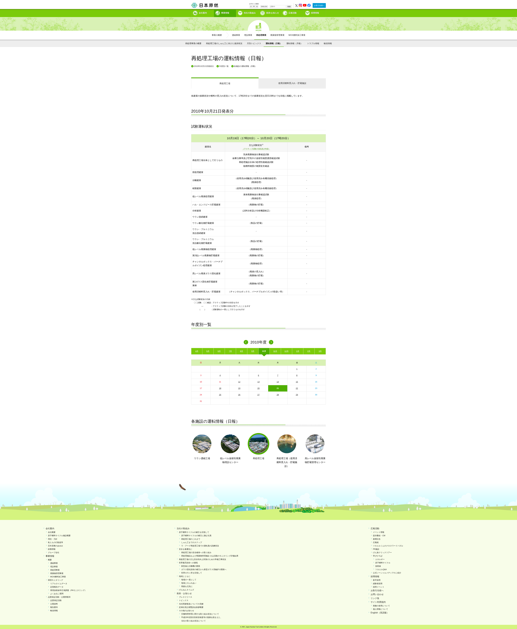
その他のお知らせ (186, 610)
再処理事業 (261, 35)
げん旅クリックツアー (382, 552)
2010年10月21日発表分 (204, 66)
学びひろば (377, 556)
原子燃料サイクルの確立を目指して (194, 532)
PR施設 (376, 549)
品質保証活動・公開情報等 (59, 597)
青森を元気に (187, 586)
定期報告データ (56, 587)
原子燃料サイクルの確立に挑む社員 (196, 535)
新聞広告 (376, 539)
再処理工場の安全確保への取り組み (196, 552)
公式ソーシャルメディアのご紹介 (387, 573)
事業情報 (225, 13)
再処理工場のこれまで (190, 539)
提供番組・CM (379, 535)
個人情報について (380, 609)
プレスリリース (185, 597)
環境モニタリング (55, 580)
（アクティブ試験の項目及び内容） (256, 149)
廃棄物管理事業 (277, 35)
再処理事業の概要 (193, 43)
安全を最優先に (185, 549)
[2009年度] (246, 342)
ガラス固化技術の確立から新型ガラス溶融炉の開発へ (203, 569)
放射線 (378, 566)
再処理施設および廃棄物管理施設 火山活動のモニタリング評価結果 (209, 556)
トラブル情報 (313, 43)
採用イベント (378, 587)
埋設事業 (248, 35)
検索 (289, 7)
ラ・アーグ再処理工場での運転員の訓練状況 (200, 546)
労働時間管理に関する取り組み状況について (200, 614)
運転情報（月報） (294, 43)
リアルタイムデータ (58, 583)
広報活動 (293, 13)
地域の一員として (188, 580)
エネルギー (380, 559)
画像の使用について (381, 606)
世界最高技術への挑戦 (188, 563)
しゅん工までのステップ (191, 542)
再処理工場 (224, 83)
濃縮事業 (236, 35)
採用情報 (315, 13)
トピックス (183, 600)
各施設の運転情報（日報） (245, 66)
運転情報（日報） (274, 43)
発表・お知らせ (184, 593)
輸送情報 (328, 43)
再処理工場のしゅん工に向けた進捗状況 (224, 43)
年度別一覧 (224, 66)
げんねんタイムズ (186, 590)
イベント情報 (378, 532)
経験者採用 (377, 583)
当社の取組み (250, 13)
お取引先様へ (319, 5)
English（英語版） (380, 613)
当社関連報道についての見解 (191, 604)
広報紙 (376, 542)
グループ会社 (53, 552)
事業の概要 (217, 35)
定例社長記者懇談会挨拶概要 (191, 607)
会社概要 (51, 532)
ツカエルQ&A (381, 569)
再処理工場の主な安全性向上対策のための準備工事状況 (202, 559)
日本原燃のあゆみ (55, 546)
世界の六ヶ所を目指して (191, 573)
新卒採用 (376, 580)
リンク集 (375, 598)
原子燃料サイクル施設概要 (59, 535)
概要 (50, 560)
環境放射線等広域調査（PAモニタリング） (68, 590)
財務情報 (51, 549)
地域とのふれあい (188, 583)
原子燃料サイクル (382, 563)
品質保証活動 (56, 600)
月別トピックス (254, 43)
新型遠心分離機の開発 (190, 566)
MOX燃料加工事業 (297, 35)
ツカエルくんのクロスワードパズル (388, 546)
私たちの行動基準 (55, 542)
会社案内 (203, 13)
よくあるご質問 (56, 594)
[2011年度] (271, 342)
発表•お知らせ (272, 13)
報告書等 (54, 607)
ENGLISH (264, 6)
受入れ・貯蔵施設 (292, 83)
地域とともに (184, 576)
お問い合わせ (377, 594)
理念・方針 (52, 539)
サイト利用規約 (378, 602)
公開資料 (54, 604)
